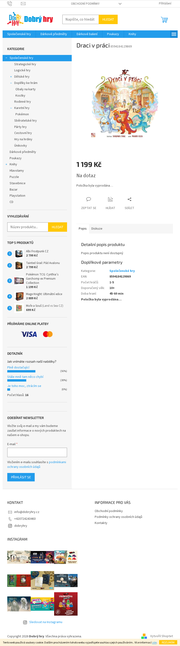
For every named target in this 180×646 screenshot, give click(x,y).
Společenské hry (21, 58)
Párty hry (20, 127)
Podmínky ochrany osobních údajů (118, 517)
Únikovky (20, 145)
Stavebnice (18, 183)
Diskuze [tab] (96, 228)
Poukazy (16, 158)
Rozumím (168, 642)
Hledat (108, 19)
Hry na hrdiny (23, 139)
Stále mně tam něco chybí (25, 377)
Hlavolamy (17, 170)
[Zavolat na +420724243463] (14, 3)
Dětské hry (22, 76)
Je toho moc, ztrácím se (24, 386)
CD (11, 202)
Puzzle (14, 177)
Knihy (13, 164)
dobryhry (20, 525)
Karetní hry (22, 108)
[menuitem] (19, 34)
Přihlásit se (21, 477)
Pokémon (22, 114)
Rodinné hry (22, 101)
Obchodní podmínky (85, 4)
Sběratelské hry (25, 120)
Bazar (14, 189)
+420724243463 (25, 518)
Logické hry (22, 70)
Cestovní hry (23, 133)
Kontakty (101, 523)
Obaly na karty (25, 89)
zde (154, 643)
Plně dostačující (18, 367)
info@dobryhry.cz (26, 512)
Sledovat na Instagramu (45, 622)
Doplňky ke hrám (26, 83)
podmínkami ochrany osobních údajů (36, 464)
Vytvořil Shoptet (161, 636)
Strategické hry (25, 64)
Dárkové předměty (23, 152)
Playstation (17, 195)
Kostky (20, 95)
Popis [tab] (83, 228)
